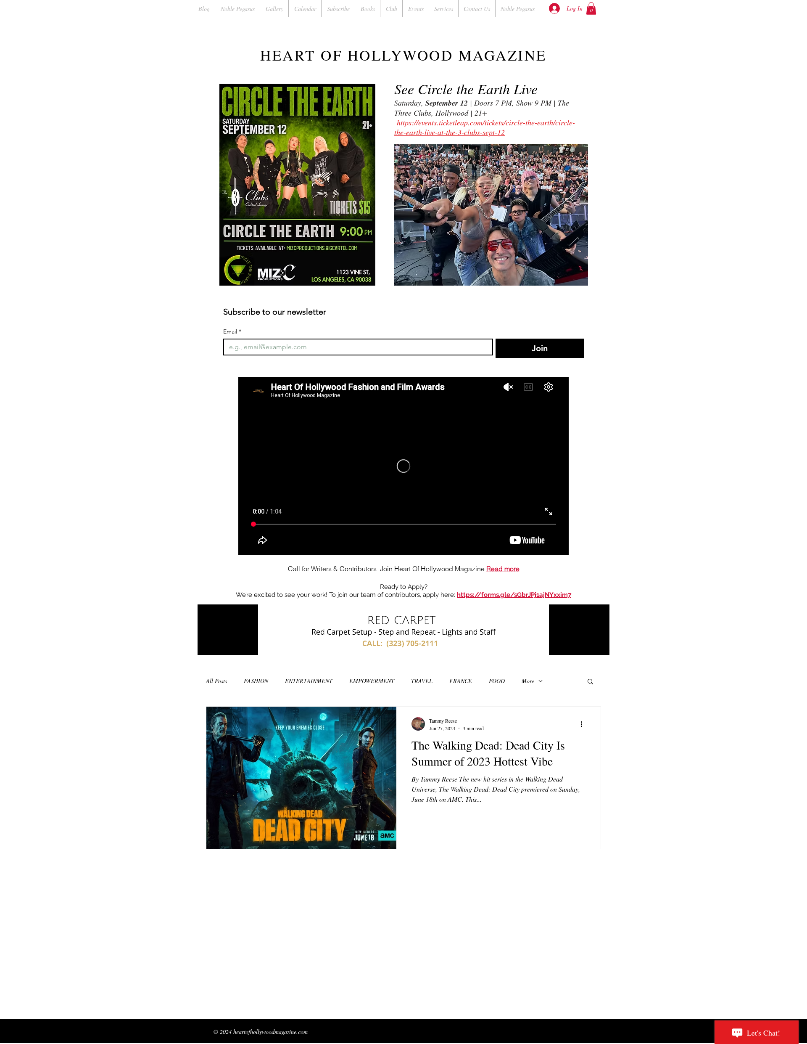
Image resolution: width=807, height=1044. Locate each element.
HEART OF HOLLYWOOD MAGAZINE (403, 55)
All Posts (216, 681)
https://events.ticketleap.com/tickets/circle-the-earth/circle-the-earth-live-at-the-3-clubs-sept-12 (484, 127)
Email (232, 331)
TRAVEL (422, 681)
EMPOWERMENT (371, 681)
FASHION (256, 681)
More (528, 681)
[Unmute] (222, 643)
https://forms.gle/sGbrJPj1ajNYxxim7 (514, 595)
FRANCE (460, 681)
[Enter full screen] (598, 643)
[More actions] (584, 724)
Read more (503, 568)
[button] (591, 8)
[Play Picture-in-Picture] (583, 643)
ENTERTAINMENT (308, 681)
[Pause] (208, 643)
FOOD (497, 681)
